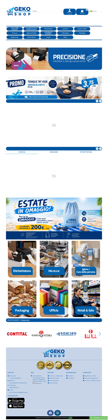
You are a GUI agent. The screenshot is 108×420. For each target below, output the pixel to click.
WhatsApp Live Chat (100, 418)
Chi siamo (71, 376)
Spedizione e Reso (90, 376)
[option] (14, 29)
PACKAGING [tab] (54, 152)
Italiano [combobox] (94, 11)
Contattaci (71, 378)
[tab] (88, 73)
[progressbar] (54, 125)
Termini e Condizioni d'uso (92, 380)
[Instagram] (57, 413)
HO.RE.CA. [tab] (22, 152)
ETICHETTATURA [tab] (86, 152)
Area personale (53, 380)
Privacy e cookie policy (56, 376)
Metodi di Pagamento (91, 378)
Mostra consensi (54, 378)
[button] (97, 73)
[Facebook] (50, 413)
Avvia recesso (53, 383)
